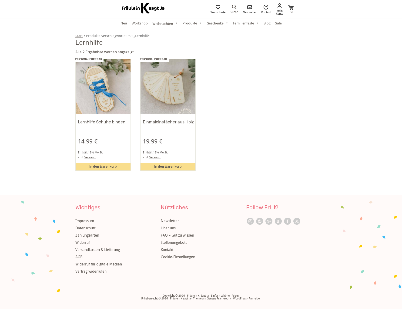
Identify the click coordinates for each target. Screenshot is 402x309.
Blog (267, 23)
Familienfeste (243, 23)
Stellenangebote (174, 242)
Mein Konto (279, 12)
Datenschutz (85, 228)
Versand (90, 157)
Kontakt (266, 12)
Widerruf (82, 242)
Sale (278, 23)
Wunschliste (218, 12)
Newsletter (249, 12)
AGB (79, 256)
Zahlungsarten (87, 235)
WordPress (240, 298)
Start (79, 36)
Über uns (168, 228)
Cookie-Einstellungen (178, 256)
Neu (124, 23)
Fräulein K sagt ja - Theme (185, 298)
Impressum (84, 220)
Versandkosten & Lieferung (97, 249)
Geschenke (215, 23)
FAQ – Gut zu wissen (177, 235)
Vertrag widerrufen (91, 271)
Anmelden (255, 298)
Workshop (140, 23)
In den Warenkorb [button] (103, 167)
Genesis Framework (219, 298)
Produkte (190, 23)
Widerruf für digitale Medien (98, 264)
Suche (234, 11)
